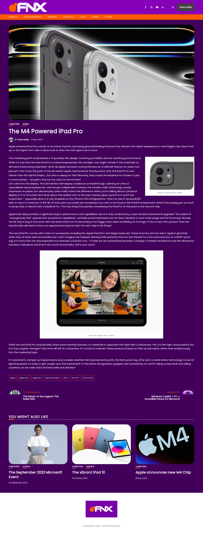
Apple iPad (24, 378)
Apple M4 (37, 378)
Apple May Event (52, 378)
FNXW (95, 17)
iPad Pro (75, 378)
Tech (83, 17)
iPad (65, 378)
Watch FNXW (186, 7)
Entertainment (33, 17)
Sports (13, 17)
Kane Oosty (23, 139)
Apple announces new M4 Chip (163, 472)
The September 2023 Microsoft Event (35, 474)
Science (26, 466)
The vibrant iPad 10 (88, 472)
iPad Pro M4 (88, 378)
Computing (14, 124)
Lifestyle (68, 17)
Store (108, 17)
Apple (12, 378)
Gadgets (90, 466)
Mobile (26, 124)
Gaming (52, 17)
